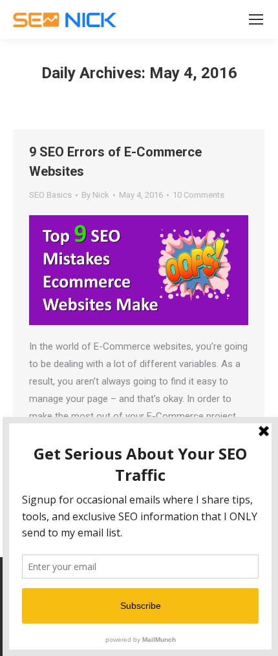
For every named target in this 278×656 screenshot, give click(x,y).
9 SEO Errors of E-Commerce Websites (115, 161)
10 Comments (198, 195)
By (95, 195)
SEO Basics (50, 195)
